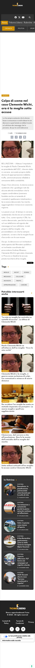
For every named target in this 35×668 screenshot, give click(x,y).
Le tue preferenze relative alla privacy (19, 636)
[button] (12, 629)
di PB (11, 133)
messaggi (7, 276)
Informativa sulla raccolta (11, 640)
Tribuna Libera (15, 23)
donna (26, 272)
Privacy (31, 622)
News (4, 23)
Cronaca (8, 28)
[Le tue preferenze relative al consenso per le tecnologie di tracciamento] (32, 666)
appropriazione (10, 285)
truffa (18, 280)
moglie (6, 272)
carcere (24, 285)
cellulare (19, 276)
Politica (21, 28)
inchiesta (7, 280)
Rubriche (28, 23)
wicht (16, 272)
